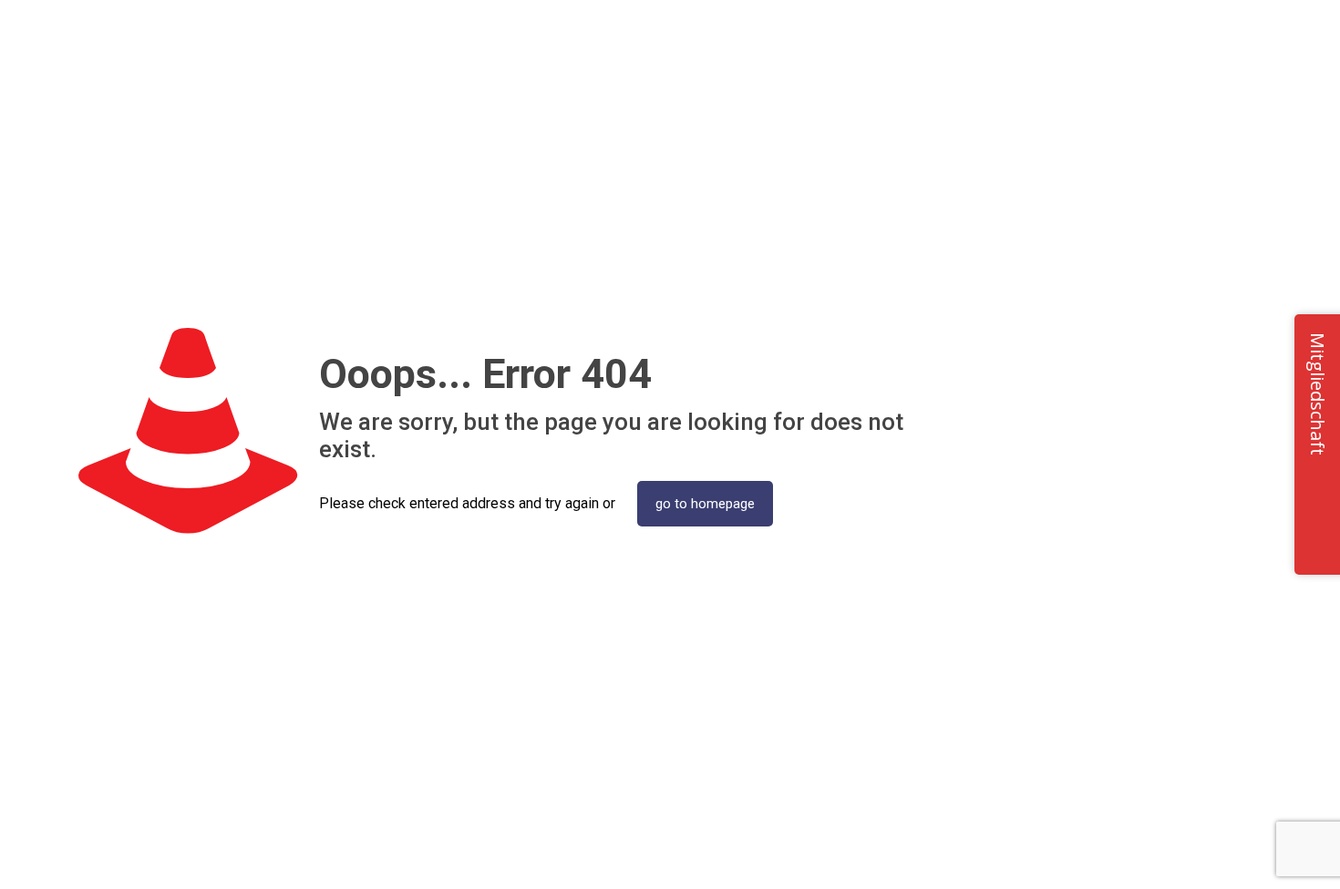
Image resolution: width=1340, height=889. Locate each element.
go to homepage (705, 504)
